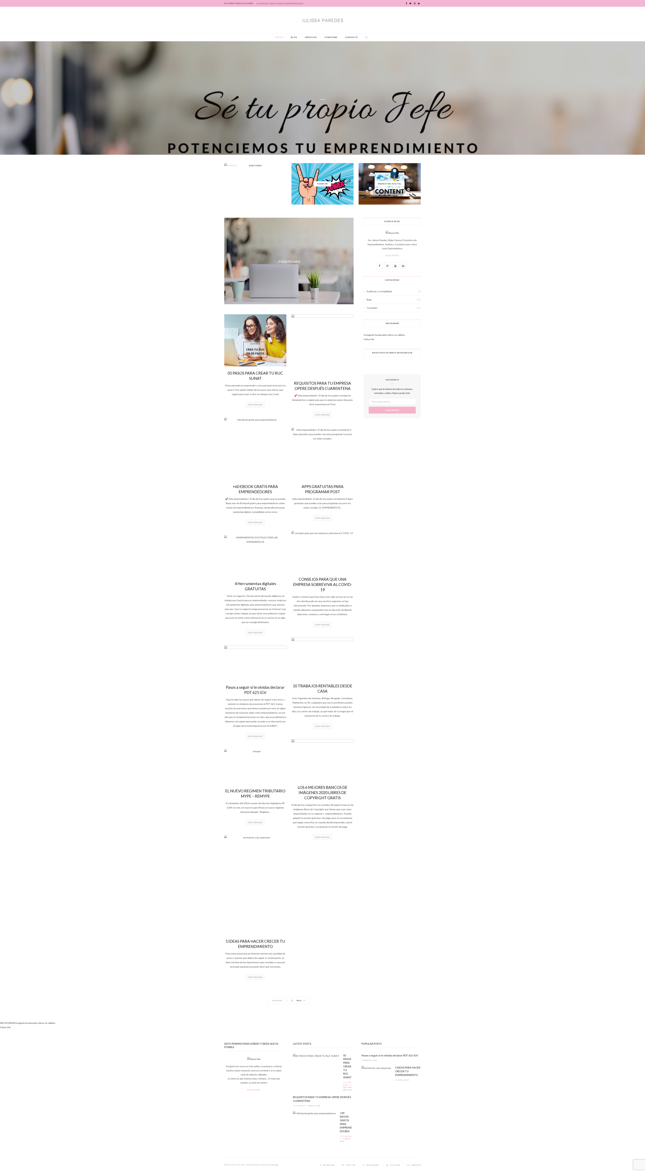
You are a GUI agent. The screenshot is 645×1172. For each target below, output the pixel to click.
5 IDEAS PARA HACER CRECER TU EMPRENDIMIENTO (407, 1071)
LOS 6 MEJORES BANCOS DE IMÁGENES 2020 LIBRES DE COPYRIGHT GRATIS (322, 792)
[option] (322, 98)
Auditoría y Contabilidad (379, 291)
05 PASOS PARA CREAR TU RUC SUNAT (347, 1066)
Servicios (311, 37)
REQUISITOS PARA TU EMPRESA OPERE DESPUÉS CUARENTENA (322, 1099)
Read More (392, 255)
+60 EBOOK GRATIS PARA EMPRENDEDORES (280, 3)
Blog (294, 37)
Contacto (351, 37)
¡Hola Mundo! (289, 261)
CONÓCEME (331, 37)
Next (299, 1000)
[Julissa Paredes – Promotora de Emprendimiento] (322, 20)
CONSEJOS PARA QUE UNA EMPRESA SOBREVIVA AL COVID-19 (322, 584)
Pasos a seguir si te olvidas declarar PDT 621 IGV (389, 1055)
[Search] (365, 37)
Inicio (279, 37)
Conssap (274, 1164)
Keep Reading (255, 405)
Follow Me (369, 339)
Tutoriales (372, 307)
